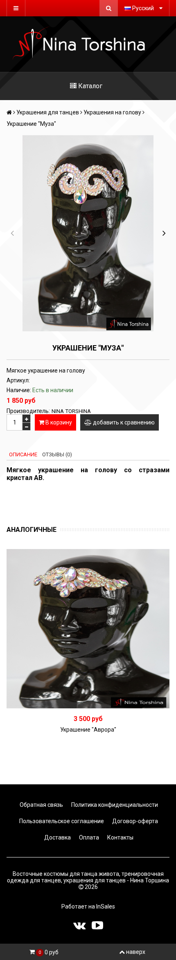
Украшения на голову (112, 112)
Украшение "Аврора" (88, 729)
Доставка (57, 837)
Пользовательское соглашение (61, 821)
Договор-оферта (134, 821)
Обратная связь (40, 804)
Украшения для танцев (47, 112)
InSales (105, 906)
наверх (135, 952)
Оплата (88, 837)
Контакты (119, 837)
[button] (163, 233)
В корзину (58, 422)
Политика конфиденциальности (114, 804)
